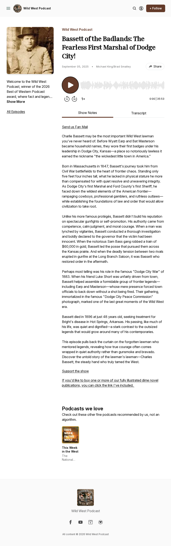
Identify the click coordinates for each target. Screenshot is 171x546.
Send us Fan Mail (75, 127)
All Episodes (16, 112)
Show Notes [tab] (87, 113)
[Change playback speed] (83, 99)
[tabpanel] (113, 258)
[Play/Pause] (70, 85)
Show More (16, 102)
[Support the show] (141, 8)
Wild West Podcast (37, 8)
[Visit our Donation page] (100, 522)
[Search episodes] (134, 8)
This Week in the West (70, 449)
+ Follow (156, 8)
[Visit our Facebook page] (70, 522)
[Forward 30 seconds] (74, 99)
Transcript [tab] (138, 113)
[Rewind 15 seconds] (67, 99)
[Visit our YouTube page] (80, 522)
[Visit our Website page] (90, 522)
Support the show (75, 371)
